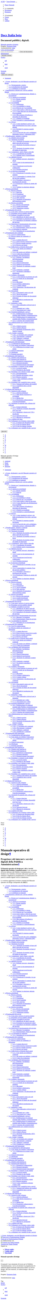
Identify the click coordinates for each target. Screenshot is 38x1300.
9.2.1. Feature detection (19, 407)
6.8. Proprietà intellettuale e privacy (19, 312)
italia (13, 1278)
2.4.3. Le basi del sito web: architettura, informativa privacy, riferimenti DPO (24, 133)
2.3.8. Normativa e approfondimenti (23, 120)
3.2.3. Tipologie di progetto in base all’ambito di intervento (23, 149)
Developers (8, 10)
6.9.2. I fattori (19, 328)
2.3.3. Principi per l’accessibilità (22, 108)
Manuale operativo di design (9, 44)
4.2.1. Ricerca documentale (20, 204)
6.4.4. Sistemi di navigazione (21, 264)
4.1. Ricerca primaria (15, 190)
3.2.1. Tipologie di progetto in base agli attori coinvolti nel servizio (24, 142)
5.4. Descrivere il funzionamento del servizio (22, 224)
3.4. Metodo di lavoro (15, 157)
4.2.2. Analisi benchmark (20, 206)
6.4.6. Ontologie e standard (20, 270)
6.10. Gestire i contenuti (16, 333)
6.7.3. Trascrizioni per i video (21, 310)
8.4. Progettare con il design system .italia (21, 372)
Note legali (8, 1253)
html (6, 64)
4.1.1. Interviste (17, 192)
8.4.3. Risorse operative (19, 377)
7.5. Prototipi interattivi (16, 354)
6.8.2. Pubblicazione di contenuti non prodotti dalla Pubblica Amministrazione (24, 318)
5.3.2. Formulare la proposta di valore (24, 219)
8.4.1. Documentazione (19, 373)
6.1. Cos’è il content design (17, 234)
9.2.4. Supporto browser (19, 415)
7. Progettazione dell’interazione (14, 342)
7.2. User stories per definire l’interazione (21, 345)
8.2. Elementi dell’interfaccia (17, 359)
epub (6, 68)
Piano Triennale (9, 5)
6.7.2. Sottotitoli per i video (20, 308)
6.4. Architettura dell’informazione (19, 255)
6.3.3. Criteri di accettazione (21, 254)
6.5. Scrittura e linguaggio (16, 275)
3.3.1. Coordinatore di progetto (21, 153)
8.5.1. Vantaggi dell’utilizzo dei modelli (24, 384)
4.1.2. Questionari (17, 194)
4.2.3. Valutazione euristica (20, 208)
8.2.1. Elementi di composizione (22, 361)
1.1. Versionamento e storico (17, 85)
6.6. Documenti (13, 291)
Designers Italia (11, 1274)
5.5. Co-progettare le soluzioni (18, 229)
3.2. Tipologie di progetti (16, 139)
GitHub (7, 21)
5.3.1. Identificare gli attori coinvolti (23, 217)
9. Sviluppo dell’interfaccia (13, 389)
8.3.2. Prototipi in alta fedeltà (21, 370)
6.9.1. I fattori (19, 326)
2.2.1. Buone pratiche (19, 99)
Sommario (8, 78)
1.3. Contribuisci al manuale (17, 88)
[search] (26, 52)
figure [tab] (6, 463)
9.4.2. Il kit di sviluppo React (21, 424)
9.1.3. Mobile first (17, 398)
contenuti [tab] (7, 461)
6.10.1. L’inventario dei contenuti (22, 335)
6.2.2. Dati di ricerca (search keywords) (24, 241)
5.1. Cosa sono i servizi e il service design (21, 211)
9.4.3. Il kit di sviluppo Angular (22, 426)
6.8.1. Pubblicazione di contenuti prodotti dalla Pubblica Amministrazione (24, 314)
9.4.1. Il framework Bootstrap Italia (23, 422)
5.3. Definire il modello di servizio (19, 215)
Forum (7, 17)
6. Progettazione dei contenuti (14, 233)
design (3, 1283)
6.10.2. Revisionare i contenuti (21, 336)
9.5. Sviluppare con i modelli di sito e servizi (22, 428)
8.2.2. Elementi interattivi (20, 363)
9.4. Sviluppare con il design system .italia (21, 421)
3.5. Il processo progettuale (17, 171)
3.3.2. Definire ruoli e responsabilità (23, 155)
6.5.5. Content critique (19, 285)
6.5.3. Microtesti (17, 282)
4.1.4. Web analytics (18, 197)
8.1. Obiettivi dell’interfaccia (17, 357)
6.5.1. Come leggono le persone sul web (24, 277)
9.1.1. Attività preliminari (20, 393)
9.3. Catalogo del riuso (16, 419)
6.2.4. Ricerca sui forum (19, 245)
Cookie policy (9, 1251)
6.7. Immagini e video (15, 303)
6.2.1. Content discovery (20, 240)
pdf (6, 61)
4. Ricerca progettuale (11, 189)
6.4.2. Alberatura (17, 261)
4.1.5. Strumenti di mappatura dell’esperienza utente (21, 200)
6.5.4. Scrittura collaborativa (21, 284)
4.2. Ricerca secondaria (16, 203)
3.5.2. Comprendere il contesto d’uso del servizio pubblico (23, 177)
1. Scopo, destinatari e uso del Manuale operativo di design (19, 1235)
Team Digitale (10, 1)
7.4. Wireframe (13, 352)
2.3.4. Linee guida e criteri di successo (24, 109)
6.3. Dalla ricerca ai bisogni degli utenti (21, 247)
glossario (4, 431)
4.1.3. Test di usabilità (19, 196)
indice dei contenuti (7, 75)
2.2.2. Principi (16, 101)
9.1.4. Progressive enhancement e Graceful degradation (22, 400)
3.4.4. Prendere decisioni (20, 169)
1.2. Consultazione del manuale (18, 87)
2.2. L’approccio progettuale (17, 97)
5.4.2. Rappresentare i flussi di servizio (24, 227)
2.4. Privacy (12, 122)
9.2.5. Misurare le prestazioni (21, 417)
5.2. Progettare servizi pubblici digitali (20, 213)
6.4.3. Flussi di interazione (20, 262)
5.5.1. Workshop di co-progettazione (23, 231)
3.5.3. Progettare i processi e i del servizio (21, 181)
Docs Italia (11, 35)
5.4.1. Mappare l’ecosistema (21, 226)
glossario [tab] (7, 466)
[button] (7, 50)
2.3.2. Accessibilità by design (21, 106)
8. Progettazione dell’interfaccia (14, 356)
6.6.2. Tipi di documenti (19, 294)
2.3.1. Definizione (18, 104)
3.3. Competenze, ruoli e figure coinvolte (21, 152)
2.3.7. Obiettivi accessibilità (20, 118)
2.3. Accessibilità (14, 102)
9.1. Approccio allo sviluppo (17, 391)
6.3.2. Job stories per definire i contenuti (24, 252)
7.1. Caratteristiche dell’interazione (19, 343)
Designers (8, 12)
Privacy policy (9, 1249)
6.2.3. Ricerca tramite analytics (21, 243)
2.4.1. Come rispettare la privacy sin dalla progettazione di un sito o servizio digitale (24, 125)
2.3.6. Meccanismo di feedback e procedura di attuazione (22, 116)
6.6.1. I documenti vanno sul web (22, 292)
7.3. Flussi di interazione (16, 350)
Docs (6, 19)
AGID (3, 1)
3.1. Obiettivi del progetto (16, 138)
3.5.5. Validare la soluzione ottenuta (23, 187)
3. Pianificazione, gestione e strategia (16, 136)
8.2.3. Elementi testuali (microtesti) (23, 364)
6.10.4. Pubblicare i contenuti (21, 340)
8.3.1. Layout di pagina (19, 368)
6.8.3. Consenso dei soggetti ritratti (23, 321)
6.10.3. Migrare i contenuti (20, 338)
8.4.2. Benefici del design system (22, 375)
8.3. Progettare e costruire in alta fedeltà (21, 366)
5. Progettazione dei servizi (13, 210)
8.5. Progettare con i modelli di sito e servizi (22, 382)
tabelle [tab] (7, 465)
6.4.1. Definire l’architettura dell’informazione (21, 258)
